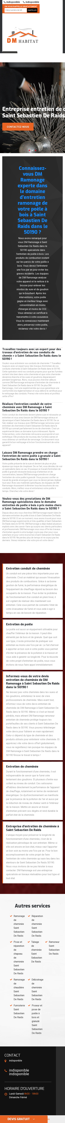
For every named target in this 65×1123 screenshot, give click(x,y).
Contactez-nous (18, 126)
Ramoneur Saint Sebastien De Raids (54, 948)
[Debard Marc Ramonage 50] (22, 31)
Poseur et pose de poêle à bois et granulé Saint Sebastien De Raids (37, 1019)
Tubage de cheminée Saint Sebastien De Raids (36, 952)
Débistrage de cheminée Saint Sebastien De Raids (37, 989)
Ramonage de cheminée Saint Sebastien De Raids (19, 926)
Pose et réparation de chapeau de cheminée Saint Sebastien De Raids (19, 958)
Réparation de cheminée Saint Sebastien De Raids (37, 926)
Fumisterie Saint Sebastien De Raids (19, 1011)
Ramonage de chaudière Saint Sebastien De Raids (19, 989)
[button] (29, 150)
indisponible (13, 2)
